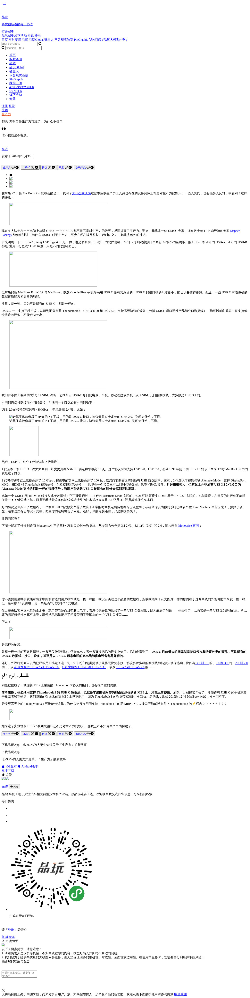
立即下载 (8, 770)
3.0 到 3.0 (222, 663)
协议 (44, 167)
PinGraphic (81, 39)
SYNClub (15, 91)
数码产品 (81, 167)
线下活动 (20, 35)
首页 (5, 39)
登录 (38, 35)
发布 (12, 937)
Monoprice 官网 (188, 525)
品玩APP (7, 35)
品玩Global (36, 39)
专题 (31, 35)
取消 (5, 937)
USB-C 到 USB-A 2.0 (130, 667)
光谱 (5, 149)
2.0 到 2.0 (241, 663)
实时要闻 (15, 39)
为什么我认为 (81, 193)
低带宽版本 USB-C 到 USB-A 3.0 (84, 667)
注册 (5, 106)
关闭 (5, 110)
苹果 (61, 167)
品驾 (25, 39)
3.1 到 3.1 (202, 663)
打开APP (8, 31)
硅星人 (49, 39)
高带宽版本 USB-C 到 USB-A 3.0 (36, 667)
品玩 (5, 17)
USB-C (26, 167)
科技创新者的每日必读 (17, 24)
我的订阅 (95, 39)
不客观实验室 (63, 39)
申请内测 (180, 994)
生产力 (6, 114)
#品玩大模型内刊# (114, 39)
